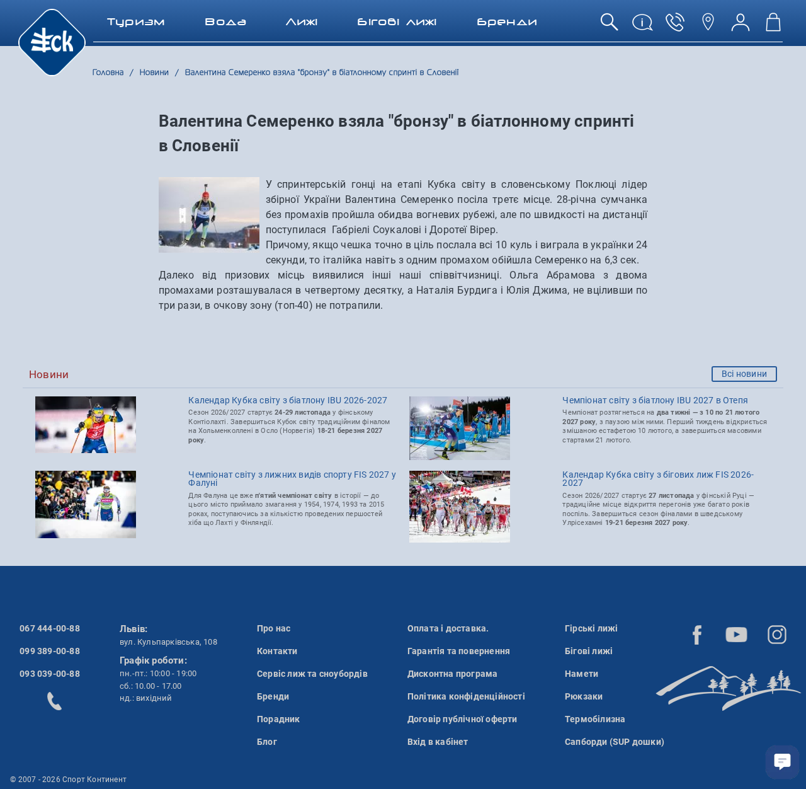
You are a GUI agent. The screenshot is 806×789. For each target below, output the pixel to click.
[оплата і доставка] (642, 27)
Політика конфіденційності (466, 696)
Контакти (277, 651)
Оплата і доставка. (448, 628)
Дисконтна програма (452, 674)
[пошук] (609, 27)
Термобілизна (595, 719)
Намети (581, 674)
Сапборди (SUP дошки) (614, 742)
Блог (267, 742)
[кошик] (773, 27)
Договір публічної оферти (462, 719)
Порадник (278, 719)
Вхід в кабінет (437, 742)
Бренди (273, 696)
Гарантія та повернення (458, 651)
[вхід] (740, 27)
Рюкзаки (584, 696)
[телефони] (675, 27)
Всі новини (744, 374)
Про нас (273, 628)
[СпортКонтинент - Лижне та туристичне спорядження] (52, 42)
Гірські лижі (591, 628)
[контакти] (707, 27)
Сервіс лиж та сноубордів (312, 674)
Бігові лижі (589, 651)
